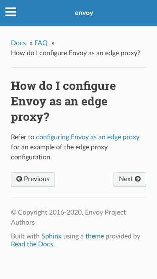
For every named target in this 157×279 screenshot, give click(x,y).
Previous (35, 179)
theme (94, 236)
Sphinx (51, 236)
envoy (84, 13)
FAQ (41, 43)
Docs (18, 43)
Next (127, 179)
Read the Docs (32, 244)
